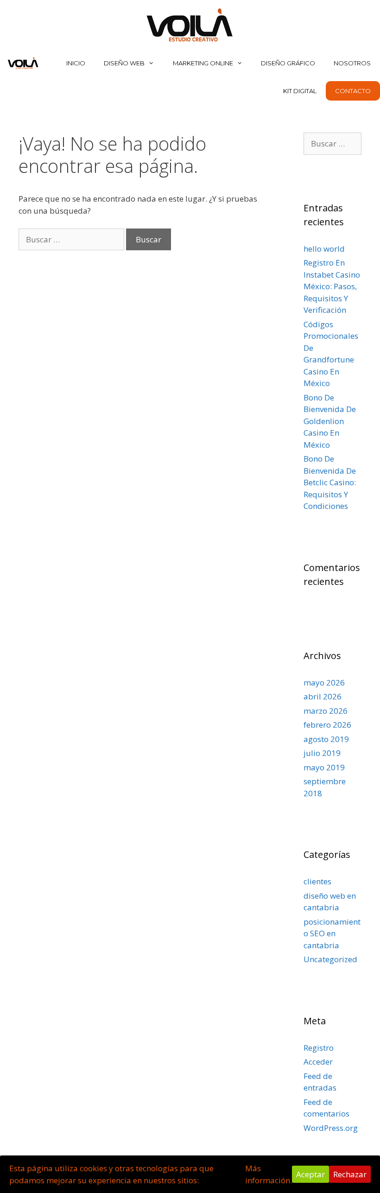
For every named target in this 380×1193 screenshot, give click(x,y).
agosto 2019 (326, 739)
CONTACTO (353, 91)
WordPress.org (331, 1128)
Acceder (318, 1061)
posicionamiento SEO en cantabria (332, 933)
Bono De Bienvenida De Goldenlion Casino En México (330, 421)
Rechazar (350, 1174)
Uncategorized (330, 959)
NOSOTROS (352, 63)
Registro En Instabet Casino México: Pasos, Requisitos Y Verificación (332, 286)
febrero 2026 (327, 724)
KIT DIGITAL (300, 91)
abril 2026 (323, 696)
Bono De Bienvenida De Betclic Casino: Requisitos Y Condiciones (330, 482)
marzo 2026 (326, 710)
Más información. (268, 1174)
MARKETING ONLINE (203, 63)
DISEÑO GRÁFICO (288, 63)
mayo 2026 (324, 682)
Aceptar (310, 1174)
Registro (319, 1047)
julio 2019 (322, 753)
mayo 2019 (324, 767)
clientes (317, 881)
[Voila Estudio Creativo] (190, 24)
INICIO (75, 63)
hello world (324, 248)
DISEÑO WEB (124, 63)
